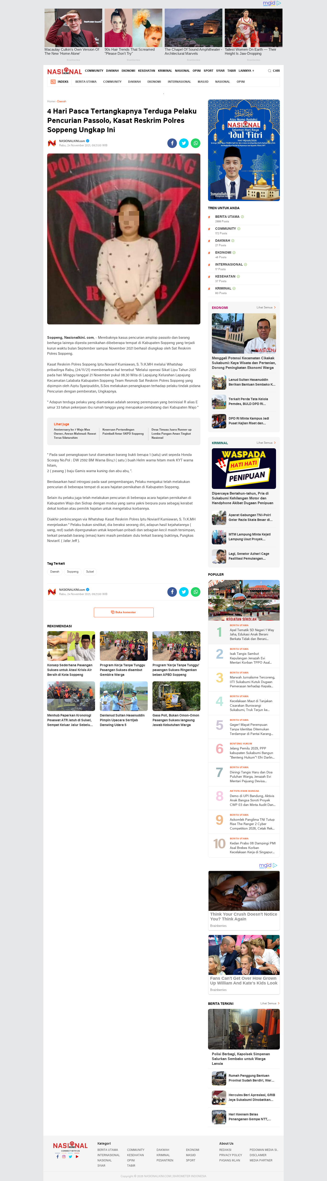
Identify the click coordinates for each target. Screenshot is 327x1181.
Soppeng (73, 571)
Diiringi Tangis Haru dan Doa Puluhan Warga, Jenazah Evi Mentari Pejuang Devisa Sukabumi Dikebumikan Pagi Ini (251, 777)
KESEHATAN (146, 71)
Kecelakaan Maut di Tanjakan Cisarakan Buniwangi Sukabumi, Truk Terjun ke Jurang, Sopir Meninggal (251, 706)
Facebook (57, 1162)
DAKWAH (112, 71)
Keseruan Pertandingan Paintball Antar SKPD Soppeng (123, 431)
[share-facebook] (172, 143)
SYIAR (220, 71)
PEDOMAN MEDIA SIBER (265, 1150)
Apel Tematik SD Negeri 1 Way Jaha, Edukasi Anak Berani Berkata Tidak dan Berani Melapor (252, 635)
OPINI (197, 71)
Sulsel (90, 571)
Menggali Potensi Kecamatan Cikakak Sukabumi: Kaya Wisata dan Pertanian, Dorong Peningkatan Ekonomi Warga (244, 363)
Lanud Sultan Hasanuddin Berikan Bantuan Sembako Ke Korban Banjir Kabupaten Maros (252, 382)
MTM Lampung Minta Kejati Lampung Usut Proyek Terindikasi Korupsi (250, 537)
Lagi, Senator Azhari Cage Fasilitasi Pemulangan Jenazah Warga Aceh (249, 556)
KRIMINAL (165, 71)
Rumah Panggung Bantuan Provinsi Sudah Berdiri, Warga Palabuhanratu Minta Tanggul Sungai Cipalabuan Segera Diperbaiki (252, 1078)
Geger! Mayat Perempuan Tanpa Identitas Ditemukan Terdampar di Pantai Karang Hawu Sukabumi (250, 729)
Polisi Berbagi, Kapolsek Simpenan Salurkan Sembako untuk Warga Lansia (241, 1059)
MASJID (203, 82)
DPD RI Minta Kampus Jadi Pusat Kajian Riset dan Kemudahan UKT (249, 421)
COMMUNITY (94, 71)
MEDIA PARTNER (261, 1160)
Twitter (70, 1162)
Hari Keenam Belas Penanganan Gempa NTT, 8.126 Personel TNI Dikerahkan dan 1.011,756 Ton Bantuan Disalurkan (251, 1117)
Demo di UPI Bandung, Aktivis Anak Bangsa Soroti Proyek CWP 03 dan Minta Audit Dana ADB (252, 801)
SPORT (208, 71)
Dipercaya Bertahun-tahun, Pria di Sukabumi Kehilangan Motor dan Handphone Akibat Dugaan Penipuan (242, 498)
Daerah (54, 571)
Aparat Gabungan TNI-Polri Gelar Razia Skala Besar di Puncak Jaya (250, 518)
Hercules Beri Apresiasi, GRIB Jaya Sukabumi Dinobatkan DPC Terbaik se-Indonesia (252, 1098)
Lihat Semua (264, 307)
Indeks (63, 82)
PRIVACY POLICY (230, 1155)
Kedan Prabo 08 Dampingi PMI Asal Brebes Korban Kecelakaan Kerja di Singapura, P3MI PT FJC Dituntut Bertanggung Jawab (253, 848)
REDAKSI (225, 1150)
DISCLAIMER (258, 1155)
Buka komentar (125, 612)
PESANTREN (165, 1160)
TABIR (231, 71)
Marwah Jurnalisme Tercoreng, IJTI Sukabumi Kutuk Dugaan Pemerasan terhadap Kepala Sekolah (252, 682)
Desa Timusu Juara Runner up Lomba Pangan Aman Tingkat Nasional (172, 433)
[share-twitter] (184, 143)
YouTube (76, 1162)
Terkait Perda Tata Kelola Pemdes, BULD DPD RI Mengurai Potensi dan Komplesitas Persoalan (248, 402)
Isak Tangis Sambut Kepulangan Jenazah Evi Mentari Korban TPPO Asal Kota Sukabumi (250, 658)
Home (51, 101)
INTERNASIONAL (179, 82)
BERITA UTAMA (85, 82)
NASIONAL (182, 71)
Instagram (64, 1162)
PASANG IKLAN (229, 1160)
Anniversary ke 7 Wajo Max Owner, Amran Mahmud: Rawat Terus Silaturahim (75, 433)
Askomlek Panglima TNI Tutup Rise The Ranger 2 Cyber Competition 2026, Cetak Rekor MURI (253, 824)
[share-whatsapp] (195, 143)
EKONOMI (128, 71)
